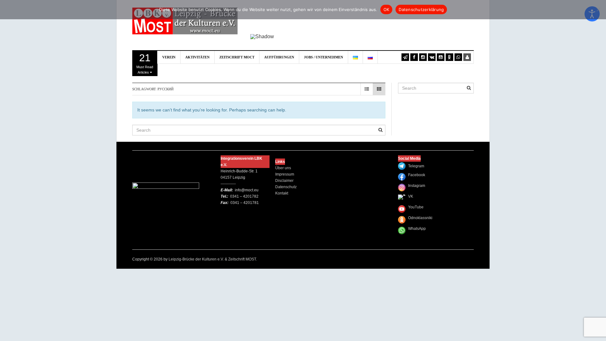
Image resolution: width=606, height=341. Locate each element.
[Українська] (355, 57)
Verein (168, 57)
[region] (362, 25)
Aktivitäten (197, 57)
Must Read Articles (144, 63)
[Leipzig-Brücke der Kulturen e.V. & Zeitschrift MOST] (185, 20)
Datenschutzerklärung (421, 9)
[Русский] (370, 57)
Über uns (283, 168)
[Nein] (598, 9)
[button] (260, 20)
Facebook (416, 175)
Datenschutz (286, 187)
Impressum (284, 174)
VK (410, 196)
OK (386, 9)
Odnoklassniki (420, 218)
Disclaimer (284, 180)
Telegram (416, 166)
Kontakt (281, 193)
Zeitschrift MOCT (236, 57)
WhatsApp (417, 228)
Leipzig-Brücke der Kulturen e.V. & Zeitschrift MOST (212, 259)
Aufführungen (279, 57)
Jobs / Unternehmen (323, 57)
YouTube (416, 207)
